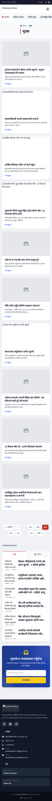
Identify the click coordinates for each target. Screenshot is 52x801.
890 (11, 533)
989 (31, 533)
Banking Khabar (22, 794)
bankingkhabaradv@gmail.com (16, 757)
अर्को (39, 533)
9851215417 (9, 741)
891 (18, 533)
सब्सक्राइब (26, 680)
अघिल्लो (10, 527)
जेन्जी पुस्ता (32, 17)
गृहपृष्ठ (24, 26)
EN (16, 724)
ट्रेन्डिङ (39, 554)
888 (38, 527)
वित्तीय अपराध (18, 17)
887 (30, 527)
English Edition (27, 798)
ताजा (14, 554)
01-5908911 (9, 745)
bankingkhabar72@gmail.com (16, 751)
